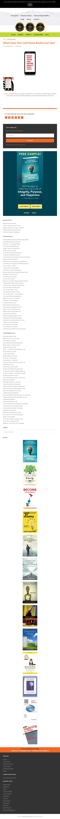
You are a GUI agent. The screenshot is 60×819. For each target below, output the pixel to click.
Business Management (9, 810)
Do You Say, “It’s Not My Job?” (10, 358)
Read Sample (36, 206)
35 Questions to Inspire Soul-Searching (12, 270)
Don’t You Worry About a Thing (10, 289)
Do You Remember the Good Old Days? (12, 252)
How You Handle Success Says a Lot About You (14, 377)
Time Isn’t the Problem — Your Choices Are (13, 294)
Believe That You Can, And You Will (11, 298)
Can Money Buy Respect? (9, 399)
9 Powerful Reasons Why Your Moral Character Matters (16, 239)
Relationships (6, 784)
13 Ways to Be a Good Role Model (11, 268)
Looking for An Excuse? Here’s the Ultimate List (14, 362)
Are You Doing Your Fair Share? (10, 326)
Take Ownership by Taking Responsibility (12, 318)
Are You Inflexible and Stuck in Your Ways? (13, 408)
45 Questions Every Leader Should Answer (13, 406)
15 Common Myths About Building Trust (12, 296)
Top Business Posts (8, 764)
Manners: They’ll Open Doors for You (11, 225)
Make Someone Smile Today (9, 223)
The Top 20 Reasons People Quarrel (11, 287)
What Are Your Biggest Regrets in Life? (12, 315)
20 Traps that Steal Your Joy (9, 302)
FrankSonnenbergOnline (10, 94)
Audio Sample (24, 206)
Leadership (6, 796)
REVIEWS (26, 213)
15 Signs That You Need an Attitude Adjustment (14, 371)
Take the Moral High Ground (9, 336)
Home (4, 39)
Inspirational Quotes (8, 768)
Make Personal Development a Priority (12, 412)
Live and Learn (7, 766)
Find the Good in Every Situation (10, 366)
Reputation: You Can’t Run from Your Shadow (13, 423)
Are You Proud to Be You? (9, 278)
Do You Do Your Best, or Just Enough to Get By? (14, 373)
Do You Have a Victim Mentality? (10, 324)
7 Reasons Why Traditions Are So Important (13, 283)
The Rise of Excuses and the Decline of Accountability (15, 403)
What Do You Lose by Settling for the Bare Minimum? (15, 261)
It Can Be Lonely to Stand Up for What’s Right (13, 285)
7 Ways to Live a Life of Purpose (10, 322)
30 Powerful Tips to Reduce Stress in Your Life (14, 320)
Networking (6, 787)
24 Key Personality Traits (9, 778)
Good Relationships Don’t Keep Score (11, 242)
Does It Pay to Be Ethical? (9, 379)
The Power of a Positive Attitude (10, 300)
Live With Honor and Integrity (9, 276)
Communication (7, 794)
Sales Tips (6, 805)
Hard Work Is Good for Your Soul (10, 375)
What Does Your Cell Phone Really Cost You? (29, 42)
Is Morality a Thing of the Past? (10, 274)
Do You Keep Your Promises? (10, 313)
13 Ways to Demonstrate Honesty (11, 393)
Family (4, 789)
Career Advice (6, 801)
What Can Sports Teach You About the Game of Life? (15, 272)
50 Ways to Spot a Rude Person (10, 259)
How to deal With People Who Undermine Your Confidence (16, 395)
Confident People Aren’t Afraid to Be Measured (14, 386)
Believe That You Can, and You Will (11, 338)
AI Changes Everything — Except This (12, 382)
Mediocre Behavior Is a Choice (10, 356)
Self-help (5, 798)
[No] (58, 4)
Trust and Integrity (7, 791)
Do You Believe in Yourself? (9, 340)
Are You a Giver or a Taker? (9, 265)
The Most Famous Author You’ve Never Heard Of (14, 328)
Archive (5, 759)
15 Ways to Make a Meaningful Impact (12, 230)
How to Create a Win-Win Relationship (12, 384)
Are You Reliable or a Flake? (9, 351)
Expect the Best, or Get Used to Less (11, 345)
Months (5, 771)
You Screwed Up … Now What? (10, 360)
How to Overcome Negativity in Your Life (12, 307)
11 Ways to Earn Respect (9, 353)
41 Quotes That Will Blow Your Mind (11, 255)
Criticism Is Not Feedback (9, 416)
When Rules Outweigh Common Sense (12, 390)
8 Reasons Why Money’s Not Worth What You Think (15, 397)
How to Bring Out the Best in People (11, 292)
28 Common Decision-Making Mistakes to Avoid (14, 388)
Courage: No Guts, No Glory (9, 347)
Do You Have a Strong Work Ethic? (11, 421)
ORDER (34, 213)
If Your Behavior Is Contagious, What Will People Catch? (16, 263)
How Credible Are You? (8, 364)
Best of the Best (7, 808)
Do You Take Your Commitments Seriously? (13, 414)
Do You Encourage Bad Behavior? (11, 246)
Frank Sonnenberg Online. (27, 816)
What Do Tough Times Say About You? (12, 311)
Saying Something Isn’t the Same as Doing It (13, 227)
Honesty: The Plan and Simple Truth (11, 248)
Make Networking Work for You (10, 401)
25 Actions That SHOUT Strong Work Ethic (13, 369)
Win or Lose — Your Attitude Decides (11, 244)
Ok (30, 4)
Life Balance (6, 803)
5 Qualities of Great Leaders (9, 410)
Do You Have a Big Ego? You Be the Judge (13, 419)
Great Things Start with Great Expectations (13, 342)
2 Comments (18, 46)
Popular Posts (6, 762)
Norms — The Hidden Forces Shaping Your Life (14, 349)
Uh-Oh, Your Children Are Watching (11, 232)
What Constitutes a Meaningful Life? (11, 305)
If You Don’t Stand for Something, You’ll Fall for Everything (16, 257)
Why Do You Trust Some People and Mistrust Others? (15, 281)
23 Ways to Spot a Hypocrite (9, 250)
